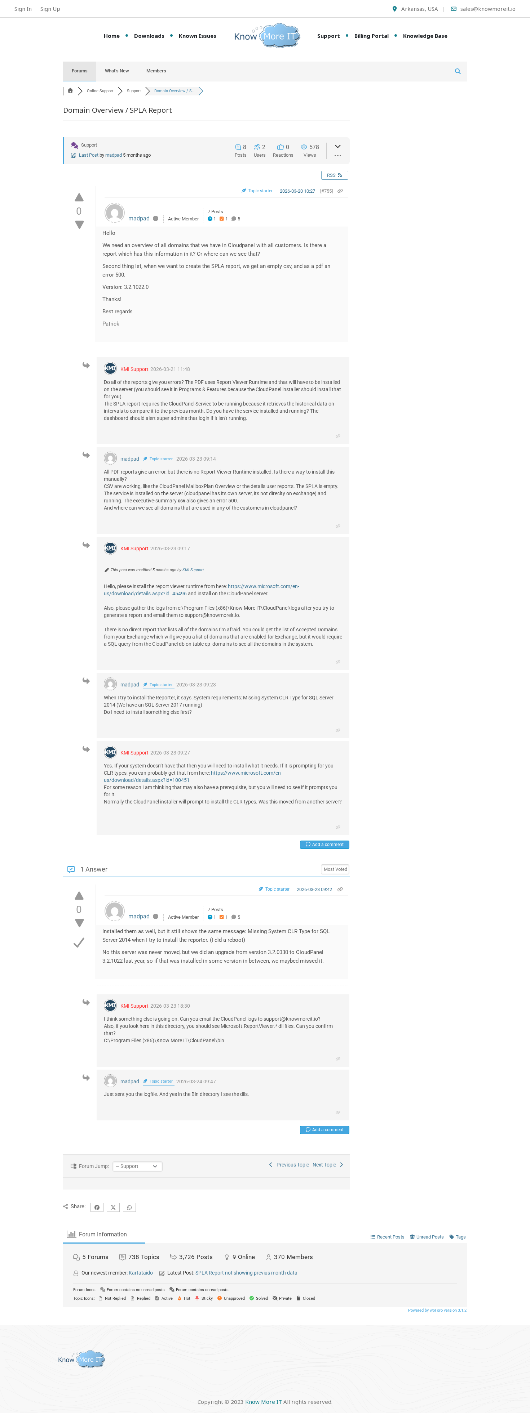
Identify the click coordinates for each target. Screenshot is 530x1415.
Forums (80, 70)
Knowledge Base (425, 35)
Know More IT (263, 1401)
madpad (113, 155)
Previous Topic (291, 1165)
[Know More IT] (265, 36)
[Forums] (70, 91)
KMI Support (134, 369)
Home (112, 35)
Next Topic (325, 1165)
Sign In (23, 8)
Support (328, 35)
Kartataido (141, 1273)
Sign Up (50, 8)
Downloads (149, 35)
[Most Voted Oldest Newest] (335, 868)
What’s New (117, 70)
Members (156, 70)
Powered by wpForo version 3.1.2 (437, 1310)
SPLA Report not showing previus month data (246, 1273)
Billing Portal (371, 35)
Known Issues (197, 35)
